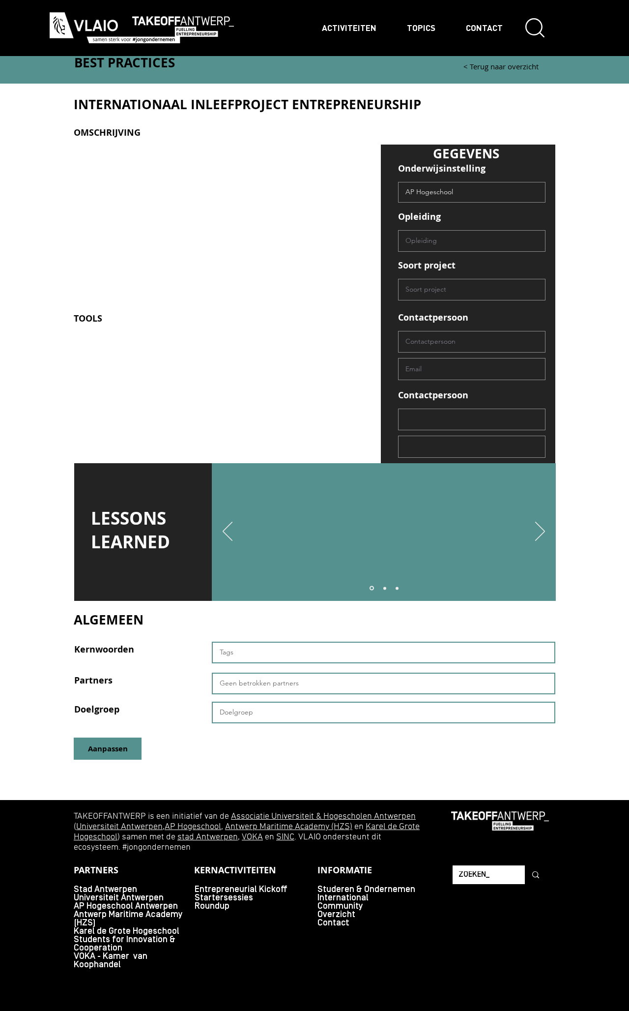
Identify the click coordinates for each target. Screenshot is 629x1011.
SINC (285, 837)
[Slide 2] (384, 588)
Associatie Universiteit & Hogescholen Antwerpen (323, 816)
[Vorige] (227, 532)
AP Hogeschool (193, 827)
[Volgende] (540, 532)
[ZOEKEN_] (535, 874)
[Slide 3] (397, 588)
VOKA (252, 837)
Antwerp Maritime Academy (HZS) (288, 827)
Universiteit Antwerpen (119, 827)
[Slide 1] (372, 588)
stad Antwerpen (207, 837)
